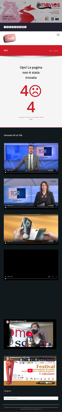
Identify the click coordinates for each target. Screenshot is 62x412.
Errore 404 (55, 50)
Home (50, 50)
